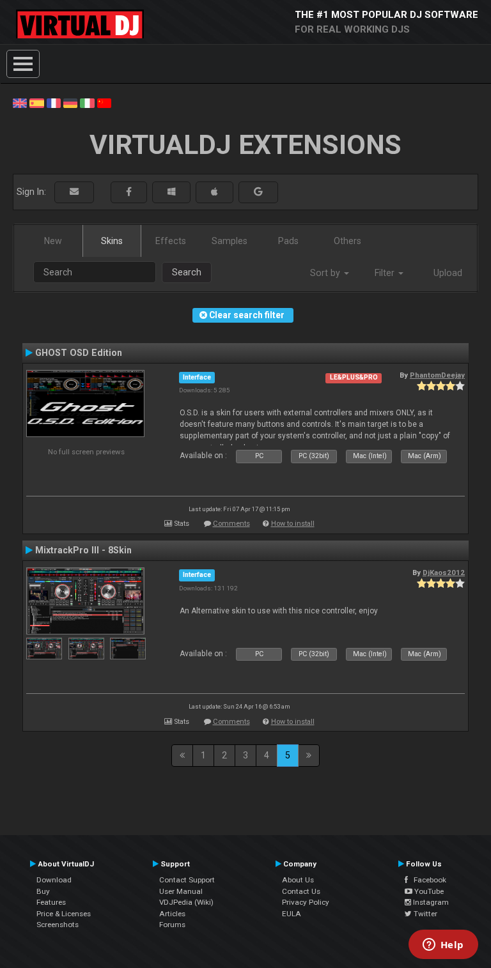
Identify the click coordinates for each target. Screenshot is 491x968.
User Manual (181, 891)
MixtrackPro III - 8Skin (83, 550)
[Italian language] (87, 102)
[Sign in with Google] (258, 192)
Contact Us (301, 891)
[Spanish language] (36, 102)
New (53, 241)
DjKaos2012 (444, 572)
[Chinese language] (104, 102)
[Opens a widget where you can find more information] (443, 946)
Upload (447, 273)
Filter (386, 273)
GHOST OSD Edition (78, 353)
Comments (231, 523)
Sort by (326, 273)
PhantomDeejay (437, 375)
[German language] (70, 102)
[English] (20, 102)
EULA (291, 913)
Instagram (430, 902)
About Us (298, 879)
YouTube (428, 891)
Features (51, 902)
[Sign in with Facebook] (129, 192)
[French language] (54, 102)
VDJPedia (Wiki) (186, 902)
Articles (172, 913)
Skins (112, 241)
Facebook (427, 879)
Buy (43, 891)
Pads (288, 241)
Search (186, 272)
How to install (293, 523)
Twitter (424, 913)
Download (54, 879)
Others (347, 241)
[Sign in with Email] (74, 192)
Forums (172, 924)
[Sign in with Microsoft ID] (171, 192)
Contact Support (187, 879)
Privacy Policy (305, 902)
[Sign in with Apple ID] (214, 192)
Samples (229, 241)
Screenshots (57, 924)
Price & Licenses (63, 913)
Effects (170, 241)
